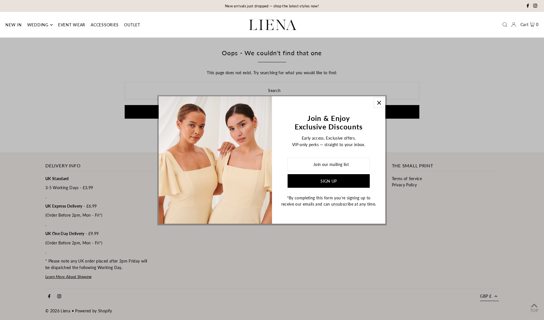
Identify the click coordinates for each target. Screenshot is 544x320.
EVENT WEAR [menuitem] (71, 24)
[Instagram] (535, 6)
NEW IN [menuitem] (13, 24)
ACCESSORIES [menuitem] (105, 24)
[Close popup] (379, 103)
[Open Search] (505, 24)
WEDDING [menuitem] (37, 24)
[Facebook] (528, 6)
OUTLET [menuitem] (132, 24)
